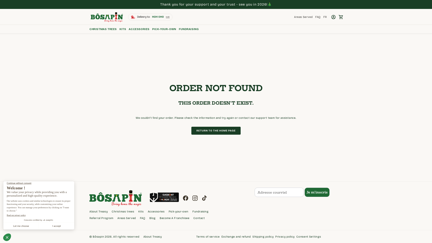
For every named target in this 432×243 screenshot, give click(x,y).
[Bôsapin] (117, 198)
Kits (122, 29)
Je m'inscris (317, 192)
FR (325, 17)
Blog (152, 218)
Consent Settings (308, 236)
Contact (199, 218)
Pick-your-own (164, 29)
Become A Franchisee (174, 218)
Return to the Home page (216, 130)
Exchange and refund (236, 236)
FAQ (142, 218)
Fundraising (189, 29)
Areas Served (126, 218)
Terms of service (208, 236)
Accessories (139, 29)
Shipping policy (263, 236)
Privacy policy (285, 236)
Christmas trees (103, 29)
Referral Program (101, 218)
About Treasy (98, 211)
